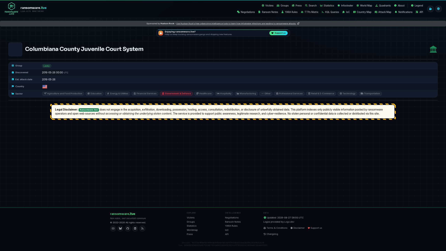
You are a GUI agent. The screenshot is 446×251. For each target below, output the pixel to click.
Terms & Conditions (277, 228)
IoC (348, 12)
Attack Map (384, 12)
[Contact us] (113, 228)
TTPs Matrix (311, 12)
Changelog (272, 234)
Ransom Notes (270, 12)
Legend (419, 5)
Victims (269, 5)
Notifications (405, 12)
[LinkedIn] (135, 228)
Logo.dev (289, 221)
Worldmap (192, 230)
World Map (366, 5)
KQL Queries (332, 12)
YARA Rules (291, 12)
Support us (316, 228)
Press (299, 5)
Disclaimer (299, 228)
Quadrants (385, 5)
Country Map (364, 12)
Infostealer (347, 5)
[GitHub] (128, 228)
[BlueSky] (120, 228)
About (401, 5)
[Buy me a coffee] (430, 9)
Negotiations (248, 12)
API (421, 12)
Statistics (329, 5)
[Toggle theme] (438, 9)
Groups (285, 5)
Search (313, 5)
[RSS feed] (142, 228)
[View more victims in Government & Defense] (433, 49)
